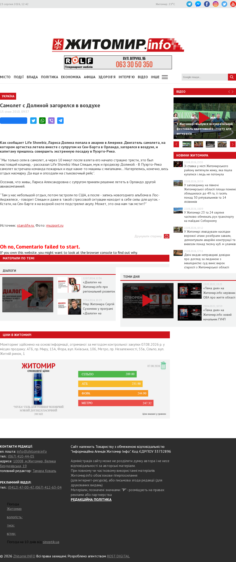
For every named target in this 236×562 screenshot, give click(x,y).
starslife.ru (25, 225)
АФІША (90, 77)
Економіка (71, 77)
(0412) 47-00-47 (21, 487)
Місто (5, 77)
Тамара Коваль (44, 470)
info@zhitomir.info (32, 451)
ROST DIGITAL (118, 556)
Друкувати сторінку (148, 236)
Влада (32, 77)
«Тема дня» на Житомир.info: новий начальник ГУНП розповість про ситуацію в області (217, 319)
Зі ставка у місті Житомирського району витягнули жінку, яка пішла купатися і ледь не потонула (208, 170)
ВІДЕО (143, 77)
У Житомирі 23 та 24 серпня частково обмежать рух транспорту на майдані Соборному (209, 216)
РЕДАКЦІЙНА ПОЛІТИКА (91, 499)
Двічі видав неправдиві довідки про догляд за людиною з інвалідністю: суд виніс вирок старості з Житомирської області (207, 261)
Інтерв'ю (127, 77)
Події (19, 77)
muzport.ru (54, 225)
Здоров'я (106, 77)
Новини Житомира (192, 155)
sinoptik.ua (51, 541)
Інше (155, 77)
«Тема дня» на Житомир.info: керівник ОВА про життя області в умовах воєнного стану (219, 297)
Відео (181, 92)
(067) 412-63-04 (48, 487)
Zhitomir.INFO (24, 556)
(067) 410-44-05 (21, 456)
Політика (49, 77)
